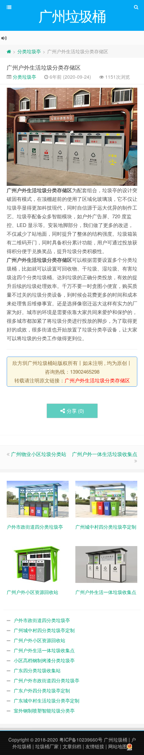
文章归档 (72, 746)
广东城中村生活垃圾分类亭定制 (46, 700)
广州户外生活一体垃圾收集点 (44, 650)
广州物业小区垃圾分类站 (38, 453)
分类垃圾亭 (29, 51)
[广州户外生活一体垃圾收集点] (106, 563)
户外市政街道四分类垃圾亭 (42, 620)
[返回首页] (9, 51)
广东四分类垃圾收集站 (37, 670)
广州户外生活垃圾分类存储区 (44, 67)
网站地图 (117, 746)
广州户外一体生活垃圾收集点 (104, 453)
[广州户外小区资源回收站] (37, 563)
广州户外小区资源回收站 (39, 640)
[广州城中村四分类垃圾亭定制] (106, 498)
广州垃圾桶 (115, 739)
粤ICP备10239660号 (80, 739)
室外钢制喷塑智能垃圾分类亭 (44, 710)
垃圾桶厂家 (47, 746)
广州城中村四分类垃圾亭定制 (44, 630)
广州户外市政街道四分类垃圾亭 (46, 680)
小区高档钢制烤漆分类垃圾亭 (44, 660)
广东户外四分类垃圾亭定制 (42, 690)
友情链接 (94, 746)
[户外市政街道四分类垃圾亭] (37, 498)
